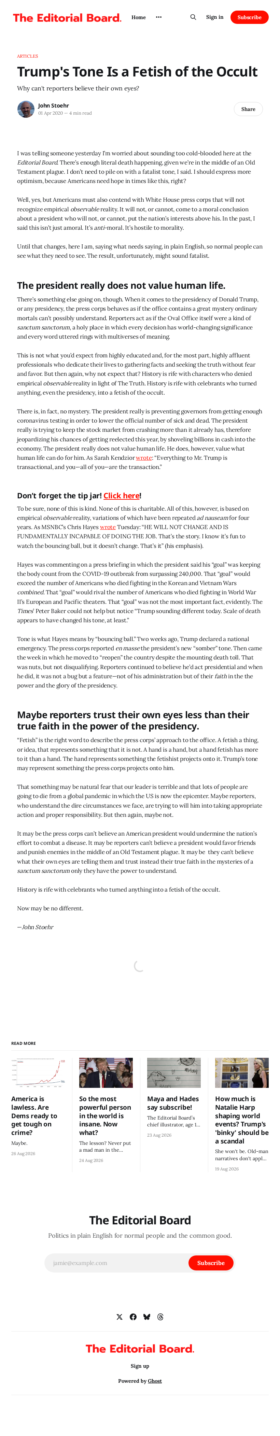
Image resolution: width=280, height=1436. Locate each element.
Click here (121, 495)
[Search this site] (193, 17)
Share (248, 109)
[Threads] (160, 1316)
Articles (27, 56)
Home (138, 17)
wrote (144, 457)
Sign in (215, 17)
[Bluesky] (146, 1316)
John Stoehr (53, 105)
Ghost (155, 1381)
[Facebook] (133, 1316)
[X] (119, 1316)
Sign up (140, 1366)
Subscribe (250, 17)
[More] (158, 17)
